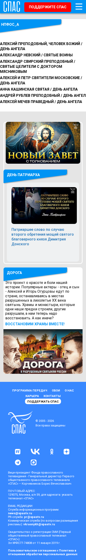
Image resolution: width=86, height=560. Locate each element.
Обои (56, 390)
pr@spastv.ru (34, 517)
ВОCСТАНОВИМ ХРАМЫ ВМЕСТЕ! (34, 324)
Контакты (52, 396)
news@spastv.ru (20, 513)
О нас (69, 390)
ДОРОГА (14, 273)
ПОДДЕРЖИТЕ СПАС (48, 7)
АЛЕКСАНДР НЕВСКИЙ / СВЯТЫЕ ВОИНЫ (36, 55)
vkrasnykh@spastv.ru (39, 524)
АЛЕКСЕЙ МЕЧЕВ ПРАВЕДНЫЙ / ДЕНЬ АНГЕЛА (41, 102)
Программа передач (29, 390)
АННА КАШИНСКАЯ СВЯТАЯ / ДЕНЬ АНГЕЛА (39, 89)
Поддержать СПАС (43, 401)
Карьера (32, 396)
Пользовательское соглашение (32, 550)
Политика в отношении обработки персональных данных (43, 552)
